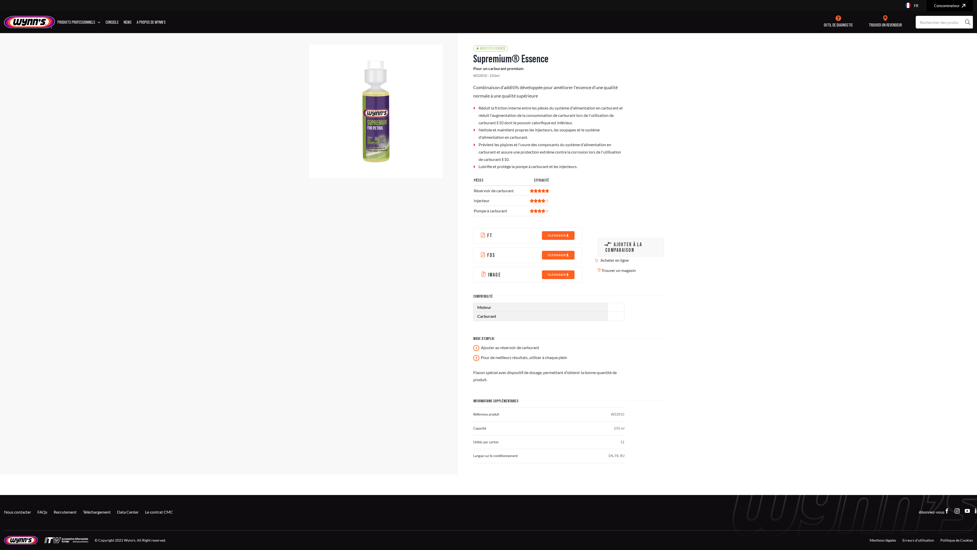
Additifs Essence (493, 48)
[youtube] (967, 511)
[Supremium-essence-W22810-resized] (376, 111)
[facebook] (947, 511)
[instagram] (957, 511)
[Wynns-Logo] (29, 17)
